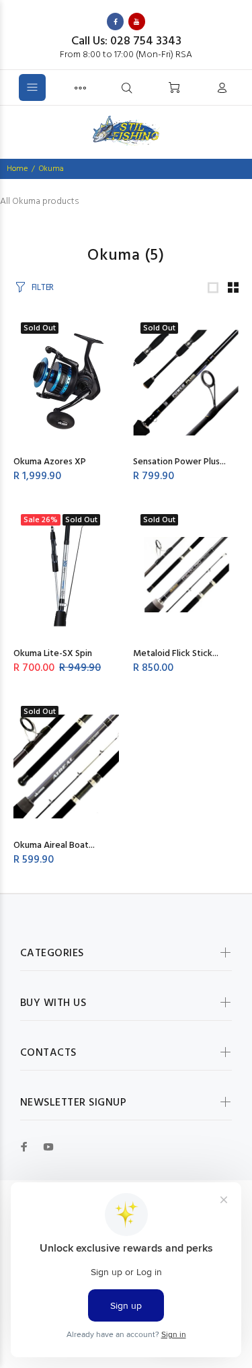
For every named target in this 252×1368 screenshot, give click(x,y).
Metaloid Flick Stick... (175, 653)
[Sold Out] (186, 575)
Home (17, 169)
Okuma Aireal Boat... (54, 845)
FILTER (43, 288)
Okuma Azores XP (49, 462)
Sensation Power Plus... (179, 462)
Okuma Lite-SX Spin (52, 653)
